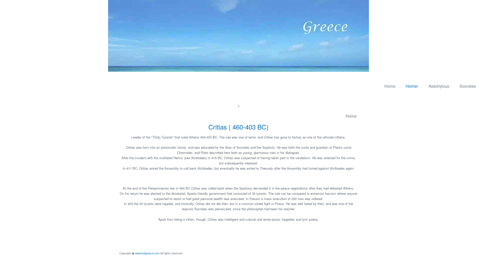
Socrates (468, 86)
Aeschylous (439, 86)
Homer (412, 86)
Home (389, 86)
